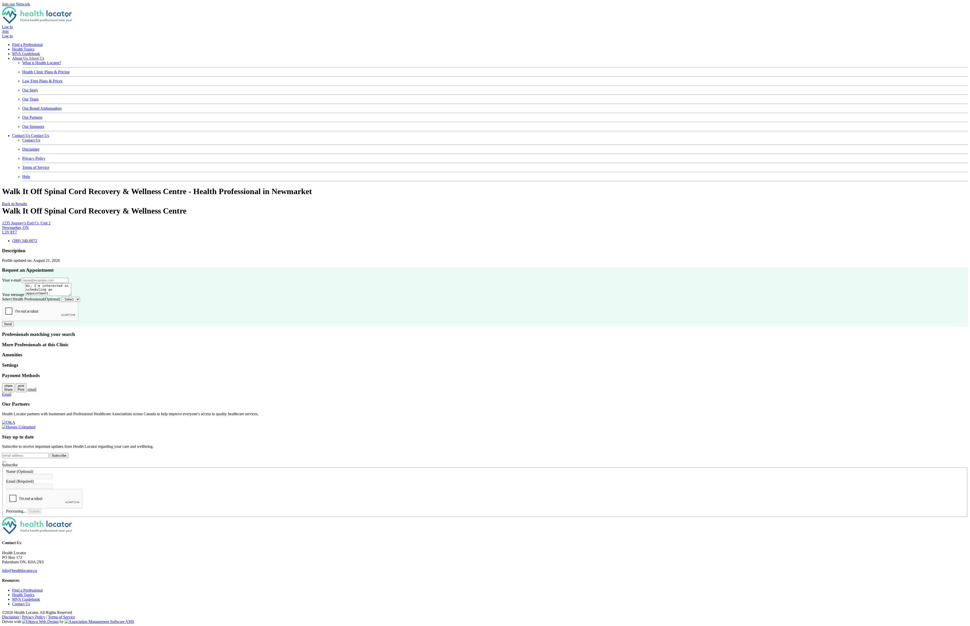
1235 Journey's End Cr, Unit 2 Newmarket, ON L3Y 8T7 (26, 227)
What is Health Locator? (41, 63)
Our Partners (32, 117)
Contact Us (21, 135)
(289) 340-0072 (24, 241)
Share (8, 387)
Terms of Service (35, 167)
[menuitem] (23, 595)
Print (21, 387)
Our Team (30, 99)
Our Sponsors (33, 126)
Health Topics (23, 49)
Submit (34, 511)
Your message (13, 294)
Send (8, 324)
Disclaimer (30, 149)
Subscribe (59, 455)
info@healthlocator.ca (19, 570)
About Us (20, 58)
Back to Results (14, 204)
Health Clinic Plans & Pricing (45, 72)
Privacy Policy (33, 158)
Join (5, 31)
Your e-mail (11, 280)
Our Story (30, 90)
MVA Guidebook (26, 54)
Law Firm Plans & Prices (42, 81)
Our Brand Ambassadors (42, 108)
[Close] (4, 461)
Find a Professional (27, 44)
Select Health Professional (31, 299)
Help (26, 176)
